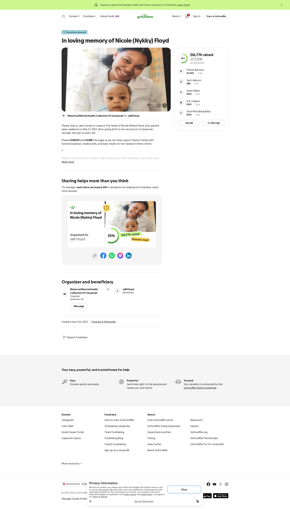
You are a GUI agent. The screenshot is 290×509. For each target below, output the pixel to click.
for (103, 115)
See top (215, 123)
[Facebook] (103, 255)
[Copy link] (95, 255)
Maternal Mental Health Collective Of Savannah (84, 291)
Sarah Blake (193, 90)
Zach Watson (194, 80)
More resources (70, 463)
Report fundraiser (77, 337)
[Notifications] (187, 16)
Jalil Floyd (128, 289)
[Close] (281, 4)
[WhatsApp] (112, 255)
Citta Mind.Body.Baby (199, 111)
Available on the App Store (220, 495)
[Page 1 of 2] (67, 106)
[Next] (164, 105)
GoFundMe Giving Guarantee (200, 387)
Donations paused (76, 32)
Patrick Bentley (195, 69)
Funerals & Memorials (104, 321)
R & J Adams (193, 101)
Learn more (183, 4)
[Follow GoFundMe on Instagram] (227, 484)
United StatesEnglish (77, 484)
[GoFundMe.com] (145, 16)
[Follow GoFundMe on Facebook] (208, 484)
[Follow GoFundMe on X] (221, 484)
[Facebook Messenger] (120, 255)
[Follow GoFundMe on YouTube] (214, 484)
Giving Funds (109, 16)
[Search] (63, 16)
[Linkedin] (129, 255)
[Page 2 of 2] (69, 106)
